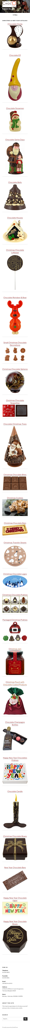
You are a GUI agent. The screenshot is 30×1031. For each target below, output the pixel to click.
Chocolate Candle (15, 791)
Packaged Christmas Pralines (15, 620)
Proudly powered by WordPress (10, 1027)
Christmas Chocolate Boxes (15, 836)
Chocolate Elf (15, 55)
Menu (15, 15)
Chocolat (8, 9)
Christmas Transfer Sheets (15, 543)
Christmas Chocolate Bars (15, 523)
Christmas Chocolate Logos (15, 574)
